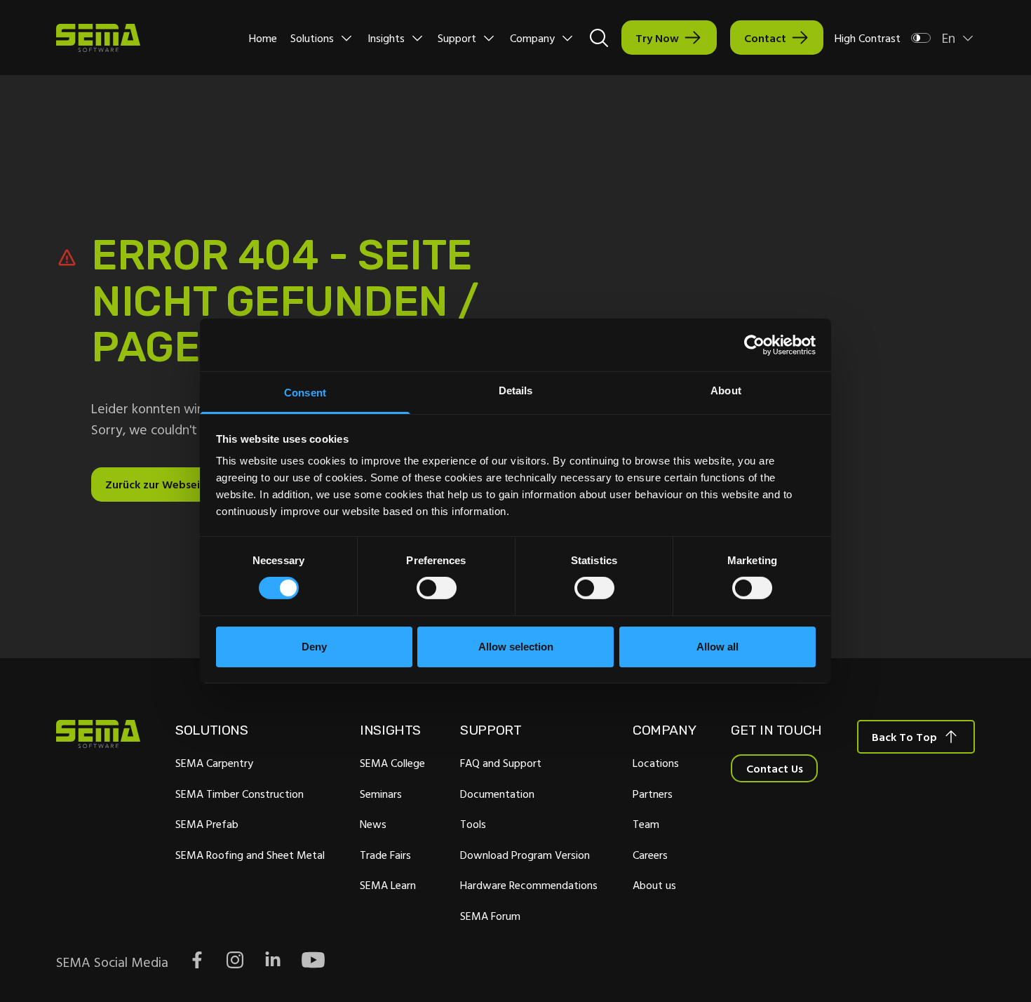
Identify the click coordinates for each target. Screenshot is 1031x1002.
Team (646, 823)
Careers (650, 854)
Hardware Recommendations (529, 884)
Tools (473, 823)
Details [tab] (516, 390)
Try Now (657, 37)
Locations (656, 762)
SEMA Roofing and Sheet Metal (250, 854)
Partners (653, 793)
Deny (314, 647)
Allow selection (515, 647)
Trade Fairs (385, 854)
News (373, 823)
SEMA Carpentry (214, 762)
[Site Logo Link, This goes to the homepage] (98, 38)
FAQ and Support (500, 762)
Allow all (717, 647)
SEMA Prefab (206, 823)
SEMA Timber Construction (239, 793)
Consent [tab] (305, 393)
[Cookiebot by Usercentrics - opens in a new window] (754, 344)
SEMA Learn (388, 884)
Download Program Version (525, 854)
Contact (765, 37)
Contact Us (774, 768)
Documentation (497, 793)
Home (263, 37)
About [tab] (725, 390)
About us (654, 884)
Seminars (381, 793)
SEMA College (392, 762)
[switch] (437, 588)
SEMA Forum (490, 915)
